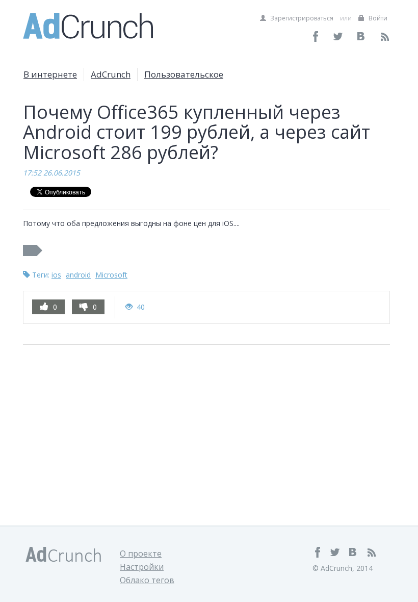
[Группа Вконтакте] (361, 36)
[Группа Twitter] (338, 36)
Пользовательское (183, 74)
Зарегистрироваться (301, 18)
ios (56, 275)
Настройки (142, 566)
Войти (377, 18)
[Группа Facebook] (315, 36)
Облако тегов (147, 580)
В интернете (50, 74)
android (78, 275)
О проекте (141, 553)
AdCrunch (110, 74)
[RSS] (384, 36)
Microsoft (111, 275)
